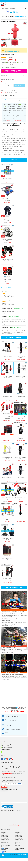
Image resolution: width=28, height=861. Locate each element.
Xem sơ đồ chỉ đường (14, 825)
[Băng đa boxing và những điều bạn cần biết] (14, 601)
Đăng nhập (17, 1)
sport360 (25, 854)
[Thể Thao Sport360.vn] (3, 4)
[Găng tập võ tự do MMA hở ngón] (7, 210)
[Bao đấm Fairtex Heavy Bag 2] (20, 469)
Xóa (23, 75)
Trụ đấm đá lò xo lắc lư (7, 356)
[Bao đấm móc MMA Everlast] (20, 388)
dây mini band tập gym (6, 846)
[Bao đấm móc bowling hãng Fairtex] (20, 428)
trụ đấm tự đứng (4, 841)
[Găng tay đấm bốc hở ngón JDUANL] (7, 271)
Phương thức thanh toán (7, 747)
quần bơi (17, 849)
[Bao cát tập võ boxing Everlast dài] (20, 368)
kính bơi (16, 851)
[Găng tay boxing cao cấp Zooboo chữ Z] (7, 251)
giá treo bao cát (4, 836)
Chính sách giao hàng (6, 749)
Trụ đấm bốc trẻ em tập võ (7, 477)
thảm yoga (17, 845)
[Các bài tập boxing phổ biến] (14, 637)
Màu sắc (3, 75)
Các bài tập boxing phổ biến (9, 647)
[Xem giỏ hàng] (7, 12)
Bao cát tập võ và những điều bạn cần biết (12, 674)
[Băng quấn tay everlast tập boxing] (7, 190)
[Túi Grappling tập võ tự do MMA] (20, 489)
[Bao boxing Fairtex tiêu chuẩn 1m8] (20, 408)
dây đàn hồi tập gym (5, 845)
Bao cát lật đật (20, 518)
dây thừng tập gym (19, 843)
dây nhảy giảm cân (5, 851)
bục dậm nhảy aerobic (19, 848)
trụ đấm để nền (14, 90)
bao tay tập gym (4, 843)
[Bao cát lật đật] (20, 509)
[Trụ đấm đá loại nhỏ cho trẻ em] (7, 448)
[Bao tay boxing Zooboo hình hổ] (7, 230)
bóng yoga (17, 846)
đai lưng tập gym (18, 842)
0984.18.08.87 (16, 12)
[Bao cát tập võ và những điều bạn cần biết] (14, 663)
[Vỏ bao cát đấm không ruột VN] (7, 388)
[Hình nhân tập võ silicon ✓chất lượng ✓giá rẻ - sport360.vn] (14, 34)
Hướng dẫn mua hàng (15, 100)
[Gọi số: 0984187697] (3, 848)
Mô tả (4, 100)
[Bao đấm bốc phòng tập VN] (7, 550)
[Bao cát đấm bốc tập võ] (7, 428)
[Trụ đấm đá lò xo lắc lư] (7, 347)
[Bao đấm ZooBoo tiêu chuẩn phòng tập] (7, 570)
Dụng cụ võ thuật (10, 16)
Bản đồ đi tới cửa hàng (7, 773)
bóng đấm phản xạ (5, 839)
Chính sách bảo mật (6, 752)
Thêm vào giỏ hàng (19, 85)
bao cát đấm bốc (4, 832)
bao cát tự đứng (6, 90)
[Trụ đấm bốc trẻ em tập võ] (7, 469)
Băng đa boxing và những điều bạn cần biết (13, 611)
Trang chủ (4, 16)
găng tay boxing (4, 833)
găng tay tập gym (4, 842)
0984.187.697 (16, 11)
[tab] (4, 100)
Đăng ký (23, 1)
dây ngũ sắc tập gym (5, 848)
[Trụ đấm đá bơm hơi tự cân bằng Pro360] (7, 368)
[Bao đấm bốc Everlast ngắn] (20, 347)
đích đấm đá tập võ (5, 838)
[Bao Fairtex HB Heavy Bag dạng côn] (20, 448)
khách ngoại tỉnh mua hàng (7, 745)
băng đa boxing (4, 835)
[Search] (25, 8)
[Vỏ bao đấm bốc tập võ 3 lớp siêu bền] (7, 408)
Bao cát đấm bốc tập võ (7, 437)
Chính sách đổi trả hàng (6, 751)
